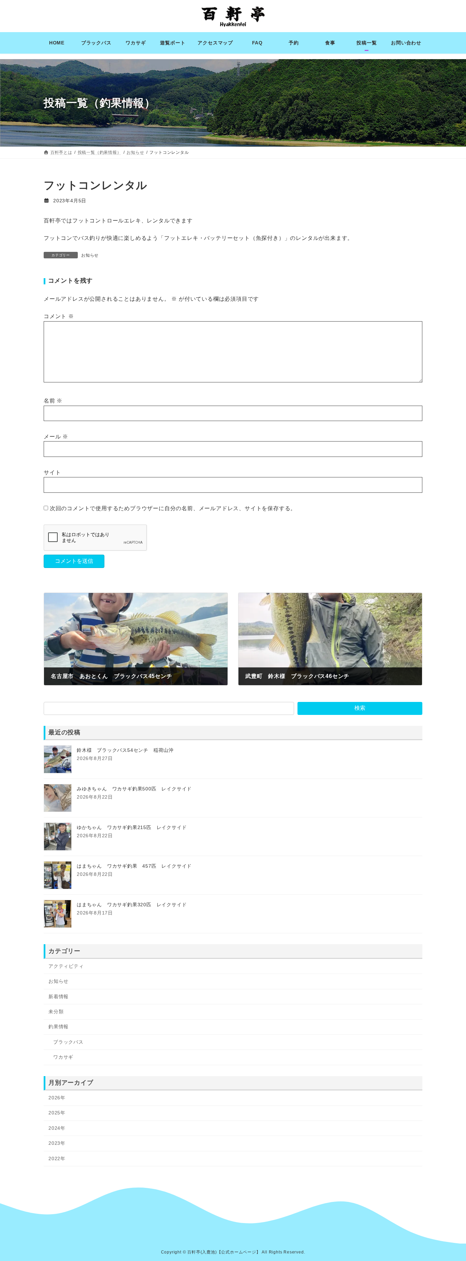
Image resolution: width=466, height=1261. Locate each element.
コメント (59, 316)
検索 (359, 708)
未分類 (55, 1011)
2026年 (56, 1097)
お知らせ (90, 255)
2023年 (56, 1143)
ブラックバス (68, 1041)
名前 (53, 401)
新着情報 (58, 996)
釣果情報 (58, 1026)
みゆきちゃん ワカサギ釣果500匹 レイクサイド (134, 788)
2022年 (56, 1158)
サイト (52, 472)
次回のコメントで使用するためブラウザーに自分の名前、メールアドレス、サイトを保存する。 (173, 508)
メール (56, 436)
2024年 (56, 1128)
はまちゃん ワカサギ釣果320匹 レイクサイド (132, 904)
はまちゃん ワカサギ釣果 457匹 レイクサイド (134, 866)
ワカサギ (63, 1057)
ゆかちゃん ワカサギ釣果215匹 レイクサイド (132, 827)
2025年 (56, 1112)
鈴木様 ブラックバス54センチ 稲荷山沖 (125, 750)
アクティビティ (66, 966)
